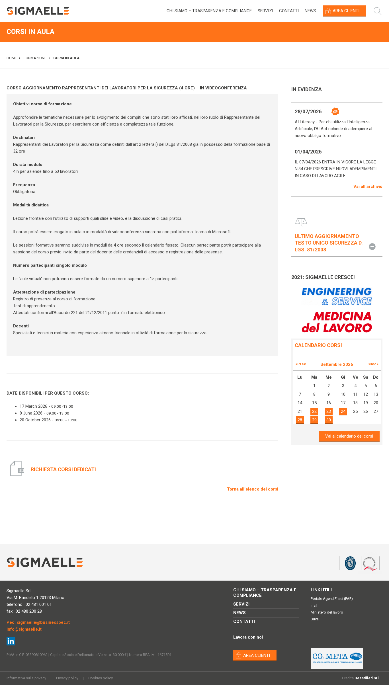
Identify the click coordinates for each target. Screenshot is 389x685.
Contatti (289, 10)
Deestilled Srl (367, 678)
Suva (315, 619)
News (310, 10)
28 (300, 420)
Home (12, 58)
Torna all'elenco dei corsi (252, 489)
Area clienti (346, 10)
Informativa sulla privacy (26, 678)
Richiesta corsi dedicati (63, 469)
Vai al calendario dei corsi (349, 436)
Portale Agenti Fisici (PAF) (332, 598)
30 (328, 420)
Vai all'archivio (367, 186)
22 (314, 411)
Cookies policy (100, 678)
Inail (314, 605)
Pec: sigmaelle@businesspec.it (38, 622)
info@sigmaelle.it (24, 629)
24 (343, 411)
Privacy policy (67, 678)
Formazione (35, 58)
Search (380, 11)
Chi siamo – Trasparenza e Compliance (209, 10)
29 (314, 420)
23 (328, 411)
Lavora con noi (248, 637)
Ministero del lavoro (327, 612)
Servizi (265, 10)
